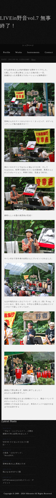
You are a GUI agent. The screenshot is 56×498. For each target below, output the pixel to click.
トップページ (28, 45)
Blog (33, 60)
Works (18, 52)
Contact (49, 52)
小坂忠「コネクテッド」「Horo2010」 (13, 452)
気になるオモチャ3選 (12, 470)
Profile (6, 52)
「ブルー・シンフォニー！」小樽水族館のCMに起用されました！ (18, 431)
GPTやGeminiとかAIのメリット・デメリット (18, 480)
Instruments (33, 52)
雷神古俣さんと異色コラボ (14, 462)
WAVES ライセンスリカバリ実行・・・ (16, 442)
